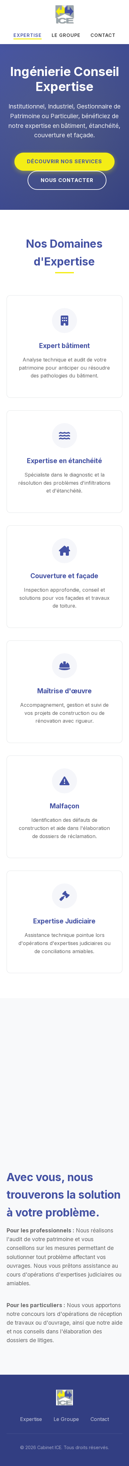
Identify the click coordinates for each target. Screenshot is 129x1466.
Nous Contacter (67, 180)
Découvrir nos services (64, 161)
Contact (103, 35)
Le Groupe (66, 35)
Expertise (27, 35)
